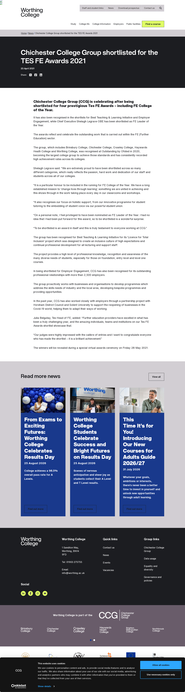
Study (73, 23)
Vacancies (108, 570)
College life (84, 23)
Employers (119, 23)
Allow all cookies (160, 665)
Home (24, 33)
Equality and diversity (150, 567)
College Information (101, 23)
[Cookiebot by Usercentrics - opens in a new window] (18, 686)
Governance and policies (152, 578)
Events (106, 562)
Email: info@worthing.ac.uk (73, 571)
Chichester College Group (154, 549)
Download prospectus (128, 8)
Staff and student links (92, 8)
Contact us (149, 8)
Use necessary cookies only (161, 674)
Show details (44, 686)
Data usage (150, 558)
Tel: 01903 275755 (72, 562)
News (111, 8)
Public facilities (133, 23)
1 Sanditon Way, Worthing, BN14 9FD (70, 551)
